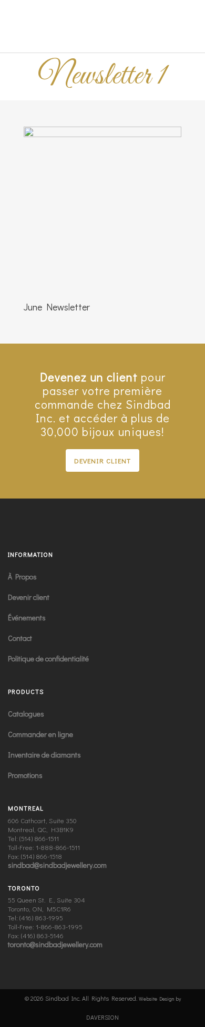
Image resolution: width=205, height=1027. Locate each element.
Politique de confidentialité (48, 658)
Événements (27, 618)
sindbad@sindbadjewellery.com (57, 865)
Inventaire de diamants (44, 755)
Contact (20, 638)
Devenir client (102, 460)
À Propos (22, 577)
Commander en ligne (40, 734)
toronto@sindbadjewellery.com (55, 944)
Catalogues (26, 714)
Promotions (25, 775)
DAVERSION (102, 1017)
